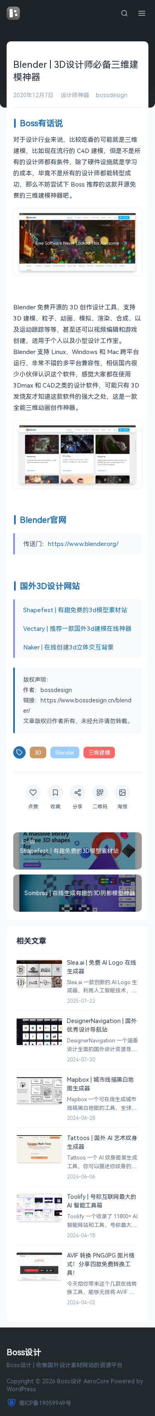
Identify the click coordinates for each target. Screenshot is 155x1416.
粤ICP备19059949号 (45, 1403)
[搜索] (124, 13)
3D (38, 752)
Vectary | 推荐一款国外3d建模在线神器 (77, 628)
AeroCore (96, 1381)
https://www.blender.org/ (83, 543)
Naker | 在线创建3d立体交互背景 (68, 647)
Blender (64, 752)
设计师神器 (74, 95)
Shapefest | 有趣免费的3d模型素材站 (75, 610)
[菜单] (141, 13)
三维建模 (99, 752)
